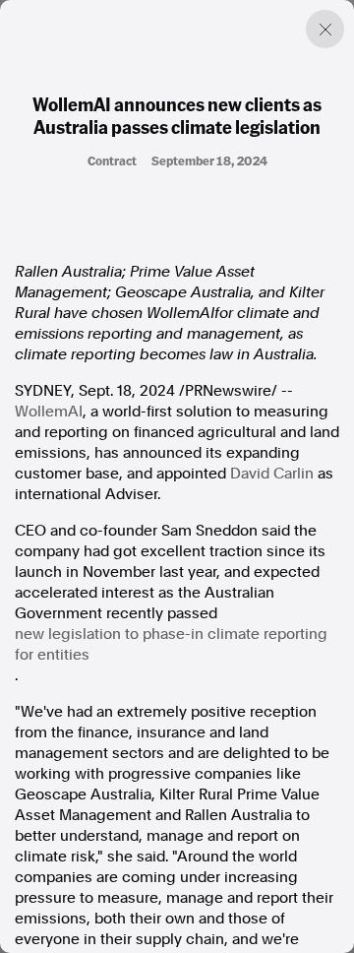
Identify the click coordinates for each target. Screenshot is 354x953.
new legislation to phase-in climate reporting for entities (171, 644)
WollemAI (49, 411)
